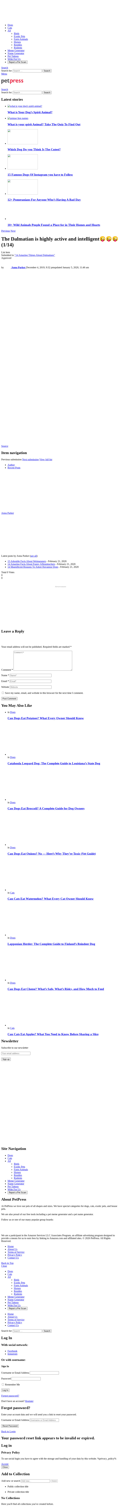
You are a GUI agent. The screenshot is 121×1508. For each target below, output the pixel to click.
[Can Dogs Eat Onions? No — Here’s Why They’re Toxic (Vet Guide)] (64, 829)
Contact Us (13, 1257)
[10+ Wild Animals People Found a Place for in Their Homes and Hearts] (64, 212)
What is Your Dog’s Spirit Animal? (30, 112)
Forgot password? (10, 1395)
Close (4, 1266)
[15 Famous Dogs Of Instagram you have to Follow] (64, 162)
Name (5, 675)
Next (13, 231)
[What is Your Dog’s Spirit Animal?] (64, 106)
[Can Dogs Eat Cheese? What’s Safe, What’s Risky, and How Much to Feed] (64, 965)
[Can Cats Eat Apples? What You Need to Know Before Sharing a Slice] (64, 1010)
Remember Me (12, 1384)
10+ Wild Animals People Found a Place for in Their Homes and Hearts (54, 225)
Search (47, 71)
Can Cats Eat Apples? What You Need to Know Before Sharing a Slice (53, 1034)
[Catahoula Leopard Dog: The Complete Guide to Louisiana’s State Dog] (64, 739)
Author (11, 464)
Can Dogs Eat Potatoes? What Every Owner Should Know (46, 718)
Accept (4, 1464)
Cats (10, 27)
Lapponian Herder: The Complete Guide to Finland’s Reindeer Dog (51, 944)
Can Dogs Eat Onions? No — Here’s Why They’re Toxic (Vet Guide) (52, 853)
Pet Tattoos (13, 56)
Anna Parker (7, 513)
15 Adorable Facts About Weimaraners (27, 561)
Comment (7, 669)
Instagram (12, 1354)
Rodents (18, 47)
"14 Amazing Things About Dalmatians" (34, 255)
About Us (12, 1249)
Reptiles (18, 44)
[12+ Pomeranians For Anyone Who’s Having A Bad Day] (64, 187)
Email (5, 681)
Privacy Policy (15, 1255)
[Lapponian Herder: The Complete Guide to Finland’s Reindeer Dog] (64, 920)
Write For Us (14, 59)
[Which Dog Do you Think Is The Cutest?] (64, 137)
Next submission (30, 459)
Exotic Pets (19, 36)
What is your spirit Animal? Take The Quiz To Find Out (44, 124)
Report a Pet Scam (17, 62)
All (9, 30)
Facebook (12, 1351)
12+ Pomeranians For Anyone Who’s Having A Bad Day (44, 199)
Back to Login (8, 1431)
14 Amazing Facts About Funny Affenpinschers (31, 564)
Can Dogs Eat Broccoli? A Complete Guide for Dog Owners (46, 808)
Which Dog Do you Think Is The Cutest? (34, 149)
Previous (5, 231)
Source (4, 446)
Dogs (10, 25)
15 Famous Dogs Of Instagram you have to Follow (40, 174)
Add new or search (11, 1480)
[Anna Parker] (21, 510)
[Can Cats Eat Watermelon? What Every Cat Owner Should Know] (64, 874)
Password (6, 1378)
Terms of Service (16, 1252)
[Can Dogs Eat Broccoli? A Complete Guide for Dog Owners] (64, 784)
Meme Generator (16, 50)
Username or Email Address (15, 1372)
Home (11, 1246)
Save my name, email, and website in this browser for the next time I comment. (44, 693)
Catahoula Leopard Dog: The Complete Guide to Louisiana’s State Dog (54, 763)
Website (5, 687)
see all (34, 556)
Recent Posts (14, 467)
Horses (17, 42)
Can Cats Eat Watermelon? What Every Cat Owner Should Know (51, 898)
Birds (16, 33)
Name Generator (16, 53)
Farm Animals (21, 39)
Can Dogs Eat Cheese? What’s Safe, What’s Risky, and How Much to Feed (56, 989)
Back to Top (7, 1263)
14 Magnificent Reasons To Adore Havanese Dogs (33, 567)
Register (29, 1401)
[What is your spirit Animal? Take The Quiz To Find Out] (64, 118)
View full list (45, 459)
